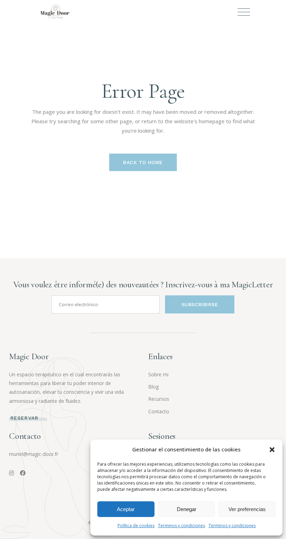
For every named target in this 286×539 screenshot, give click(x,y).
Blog (153, 386)
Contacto (158, 411)
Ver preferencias (247, 509)
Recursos (158, 399)
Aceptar (126, 509)
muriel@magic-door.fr (33, 454)
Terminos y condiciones (181, 526)
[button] (272, 449)
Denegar (186, 509)
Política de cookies (136, 526)
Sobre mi (158, 374)
